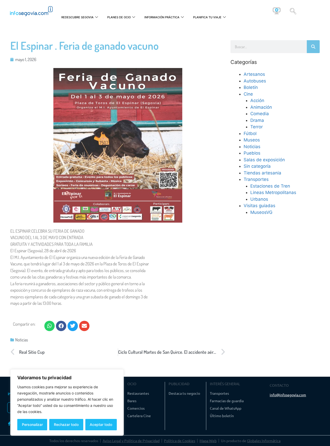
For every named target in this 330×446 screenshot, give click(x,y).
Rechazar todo (66, 424)
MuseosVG (261, 212)
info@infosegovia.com (288, 394)
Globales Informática (263, 440)
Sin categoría (257, 166)
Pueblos (252, 153)
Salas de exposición (264, 159)
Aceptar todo (101, 424)
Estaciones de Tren (270, 186)
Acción (257, 100)
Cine (248, 94)
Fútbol (250, 133)
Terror (256, 126)
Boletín (251, 87)
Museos (252, 139)
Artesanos (254, 74)
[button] (293, 11)
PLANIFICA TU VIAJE (207, 17)
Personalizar (32, 424)
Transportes (256, 179)
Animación (261, 107)
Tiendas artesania (262, 172)
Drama (257, 120)
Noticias (21, 339)
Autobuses (255, 80)
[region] (67, 402)
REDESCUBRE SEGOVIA (77, 17)
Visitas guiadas (259, 205)
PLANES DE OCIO (119, 17)
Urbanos (259, 199)
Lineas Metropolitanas (273, 192)
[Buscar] (313, 46)
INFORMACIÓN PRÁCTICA (161, 17)
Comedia (259, 113)
